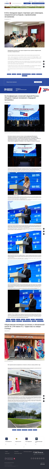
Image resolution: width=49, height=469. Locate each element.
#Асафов (33, 319)
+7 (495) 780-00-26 (38, 452)
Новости (13, 9)
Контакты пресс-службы (18, 453)
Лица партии (10, 5)
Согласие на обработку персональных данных (10, 466)
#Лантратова (13, 319)
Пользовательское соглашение (8, 464)
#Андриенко (23, 319)
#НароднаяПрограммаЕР (39, 319)
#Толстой (8, 319)
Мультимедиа (35, 5)
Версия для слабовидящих (41, 1)
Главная (5, 9)
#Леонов (28, 319)
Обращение (27, 3)
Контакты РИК (7, 453)
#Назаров (18, 319)
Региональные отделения (28, 451)
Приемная (30, 5)
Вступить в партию (42, 5)
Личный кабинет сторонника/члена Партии (38, 3)
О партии (5, 5)
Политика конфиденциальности (8, 465)
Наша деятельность (17, 5)
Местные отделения (24, 5)
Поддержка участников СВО (24, 7)
